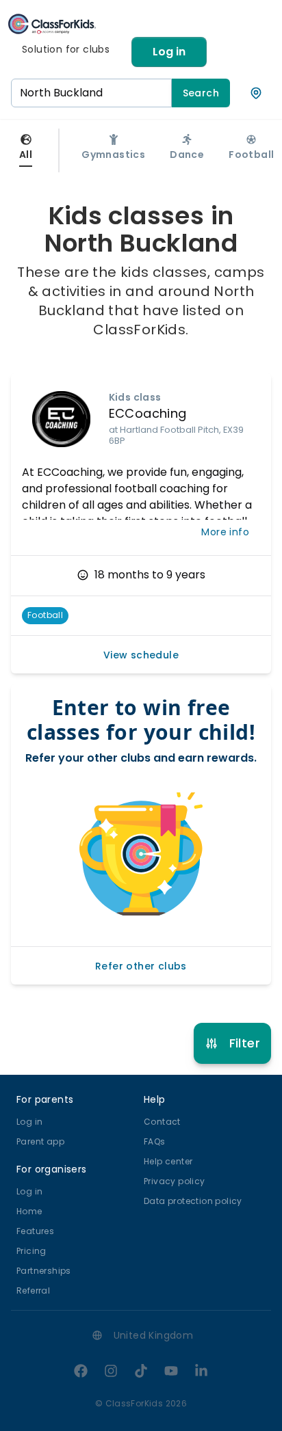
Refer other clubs (141, 966)
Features (35, 1231)
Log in (169, 51)
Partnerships (43, 1270)
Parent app (40, 1141)
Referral (33, 1290)
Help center (168, 1161)
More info (225, 532)
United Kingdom (154, 1335)
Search (201, 93)
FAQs (155, 1141)
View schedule (141, 655)
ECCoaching (148, 413)
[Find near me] (256, 93)
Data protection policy (193, 1201)
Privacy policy (174, 1181)
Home (29, 1211)
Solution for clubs (66, 49)
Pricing (31, 1251)
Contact (162, 1121)
